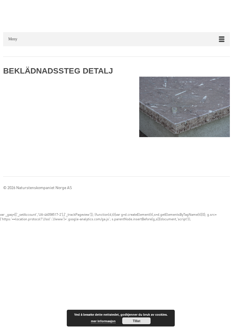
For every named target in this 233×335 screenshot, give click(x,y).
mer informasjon (103, 321)
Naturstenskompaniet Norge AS (44, 188)
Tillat (136, 320)
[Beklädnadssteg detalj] (184, 108)
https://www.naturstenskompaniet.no (122, 15)
